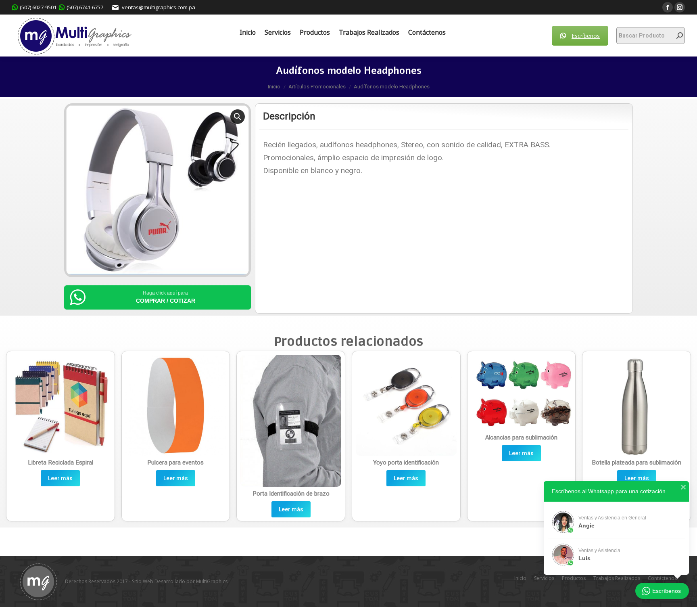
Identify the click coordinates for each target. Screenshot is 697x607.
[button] (237, 116)
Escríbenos (586, 36)
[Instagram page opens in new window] (679, 7)
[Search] (679, 35)
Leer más (60, 478)
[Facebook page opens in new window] (667, 7)
